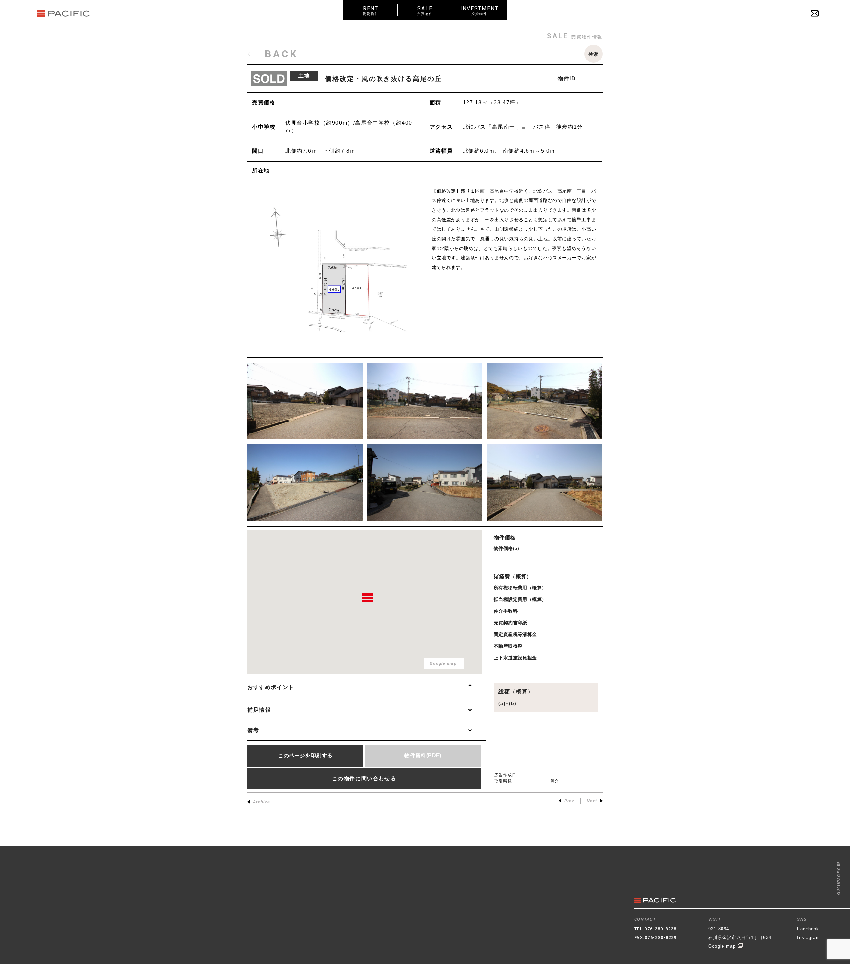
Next (592, 801)
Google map (722, 946)
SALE (425, 10)
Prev (569, 801)
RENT (371, 10)
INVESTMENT (479, 10)
